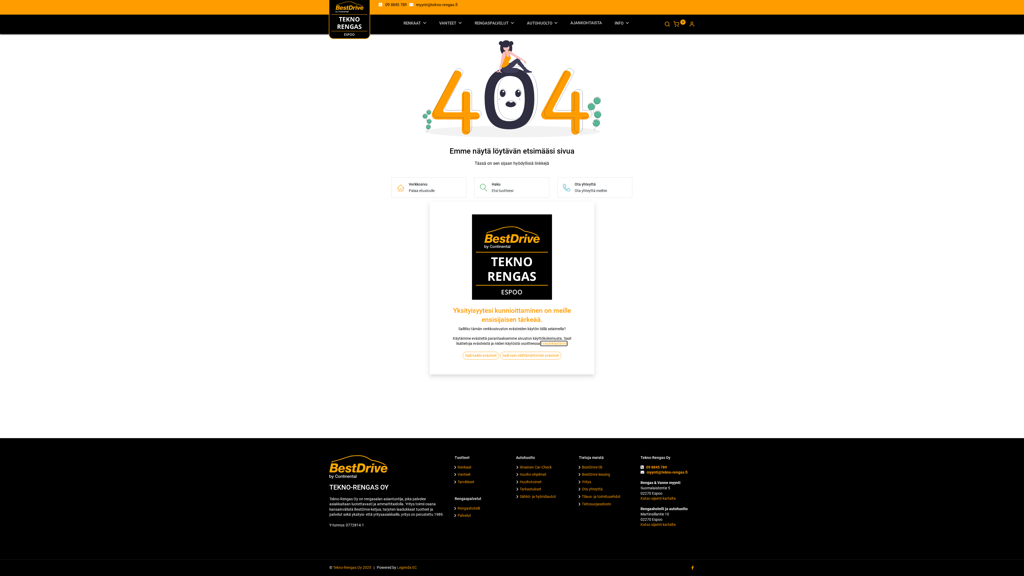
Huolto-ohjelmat (533, 474)
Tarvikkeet (466, 482)
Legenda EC (407, 567)
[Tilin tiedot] (692, 24)
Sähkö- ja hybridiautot (538, 496)
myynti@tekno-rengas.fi (437, 4)
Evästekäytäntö (554, 343)
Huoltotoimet (531, 482)
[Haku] (667, 24)
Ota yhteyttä (592, 489)
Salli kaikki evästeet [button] (481, 355)
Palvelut (464, 515)
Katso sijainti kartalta (658, 498)
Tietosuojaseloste (596, 504)
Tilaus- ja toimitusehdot (601, 496)
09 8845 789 (396, 4)
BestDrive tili (592, 467)
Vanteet (464, 474)
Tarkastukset (530, 489)
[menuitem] (586, 24)
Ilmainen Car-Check (536, 467)
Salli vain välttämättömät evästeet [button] (530, 355)
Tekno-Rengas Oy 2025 (353, 567)
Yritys (586, 482)
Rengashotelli (469, 508)
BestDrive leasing (596, 474)
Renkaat (464, 467)
